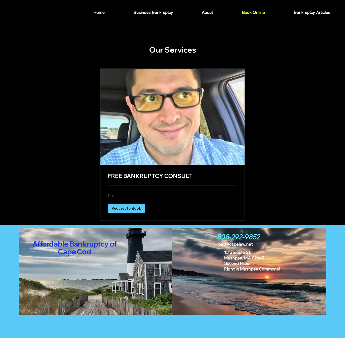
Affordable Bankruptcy (71, 243)
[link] (172, 176)
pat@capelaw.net (235, 244)
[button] (126, 208)
